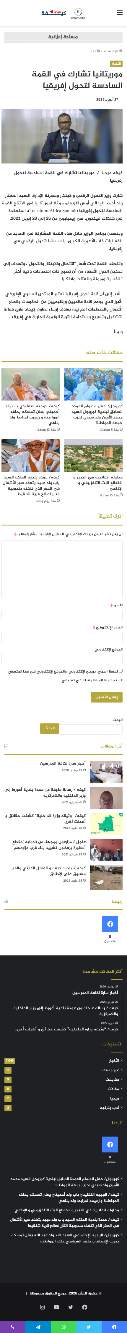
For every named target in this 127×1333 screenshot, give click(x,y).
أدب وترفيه (109, 1108)
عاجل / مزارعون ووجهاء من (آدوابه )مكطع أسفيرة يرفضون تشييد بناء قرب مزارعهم (49, 845)
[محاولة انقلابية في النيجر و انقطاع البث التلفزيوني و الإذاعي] (93, 455)
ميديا (114, 1098)
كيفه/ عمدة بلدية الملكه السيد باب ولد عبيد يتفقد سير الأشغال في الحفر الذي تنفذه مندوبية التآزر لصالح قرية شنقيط (31, 486)
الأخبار (95, 51)
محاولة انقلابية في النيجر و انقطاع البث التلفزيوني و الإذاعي (98, 483)
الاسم (116, 605)
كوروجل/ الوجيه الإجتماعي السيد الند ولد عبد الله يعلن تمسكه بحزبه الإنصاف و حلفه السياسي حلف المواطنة (65, 1238)
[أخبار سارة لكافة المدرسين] (106, 772)
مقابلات (112, 1080)
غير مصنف (110, 1070)
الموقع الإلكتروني (109, 649)
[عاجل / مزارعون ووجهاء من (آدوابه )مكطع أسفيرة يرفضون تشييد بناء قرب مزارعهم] (106, 850)
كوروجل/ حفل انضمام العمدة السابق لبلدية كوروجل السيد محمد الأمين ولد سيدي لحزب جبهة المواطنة (97, 414)
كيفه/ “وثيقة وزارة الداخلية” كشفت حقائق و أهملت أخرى (45, 819)
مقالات (113, 1089)
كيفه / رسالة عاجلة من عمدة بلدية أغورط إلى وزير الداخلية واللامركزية (45, 792)
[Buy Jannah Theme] (63, 38)
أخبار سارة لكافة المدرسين (63, 763)
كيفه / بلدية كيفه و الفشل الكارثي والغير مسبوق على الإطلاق (48, 871)
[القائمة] (120, 15)
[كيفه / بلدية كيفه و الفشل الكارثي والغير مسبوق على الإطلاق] (106, 877)
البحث (118, 720)
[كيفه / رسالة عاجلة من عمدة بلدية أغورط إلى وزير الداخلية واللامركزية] (106, 798)
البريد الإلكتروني (108, 627)
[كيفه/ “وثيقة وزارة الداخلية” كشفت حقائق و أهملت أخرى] (106, 824)
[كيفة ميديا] (63, 13)
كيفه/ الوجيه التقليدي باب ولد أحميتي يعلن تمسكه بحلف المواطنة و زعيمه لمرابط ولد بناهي (32, 414)
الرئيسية (111, 51)
